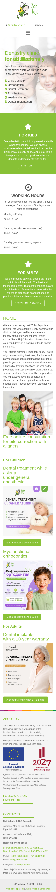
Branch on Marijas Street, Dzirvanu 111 (23, 847)
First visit (28, 166)
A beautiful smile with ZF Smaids (25, 699)
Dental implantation (28, 303)
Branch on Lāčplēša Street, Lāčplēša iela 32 (25, 851)
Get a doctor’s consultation (22, 542)
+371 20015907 (37, 856)
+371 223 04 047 (16, 25)
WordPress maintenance (38, 888)
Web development (14, 888)
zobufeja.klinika (22, 864)
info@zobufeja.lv (18, 859)
